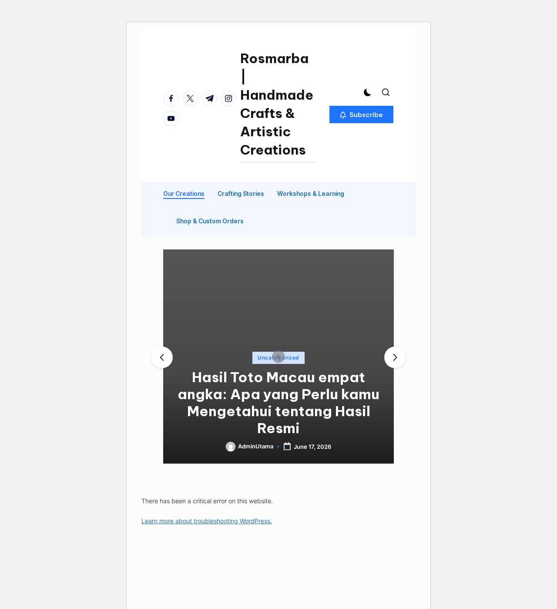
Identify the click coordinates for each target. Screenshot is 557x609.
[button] (361, 114)
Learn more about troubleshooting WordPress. (206, 521)
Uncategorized (278, 357)
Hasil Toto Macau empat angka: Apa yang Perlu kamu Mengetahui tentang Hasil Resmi (278, 402)
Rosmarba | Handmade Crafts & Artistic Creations (276, 104)
